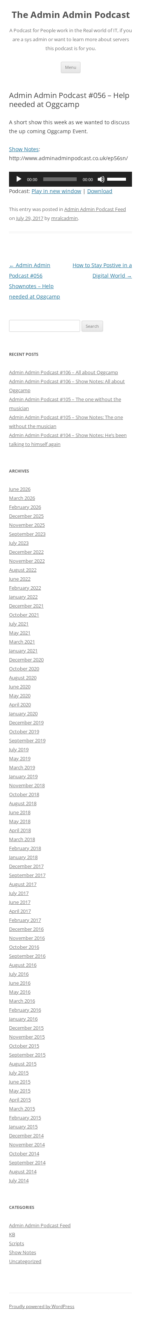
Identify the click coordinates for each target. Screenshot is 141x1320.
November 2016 (27, 938)
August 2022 (22, 569)
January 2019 (23, 776)
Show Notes (24, 149)
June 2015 (19, 1081)
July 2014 (19, 1180)
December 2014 (26, 1135)
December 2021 (26, 605)
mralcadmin (64, 218)
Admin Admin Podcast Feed (95, 209)
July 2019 (19, 749)
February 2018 (25, 848)
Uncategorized (25, 1261)
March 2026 (22, 498)
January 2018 (23, 857)
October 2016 (24, 947)
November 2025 (27, 525)
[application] (70, 179)
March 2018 (22, 839)
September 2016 (27, 956)
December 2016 (26, 929)
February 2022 (25, 587)
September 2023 (27, 534)
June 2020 (19, 686)
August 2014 (22, 1171)
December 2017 (26, 866)
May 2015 (19, 1090)
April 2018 (20, 830)
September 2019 (27, 740)
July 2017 (19, 893)
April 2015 (20, 1099)
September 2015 (27, 1054)
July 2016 (19, 974)
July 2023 (19, 543)
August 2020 (22, 677)
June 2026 (19, 489)
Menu (70, 67)
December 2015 (26, 1027)
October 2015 (24, 1045)
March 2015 (22, 1108)
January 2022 (23, 596)
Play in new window (56, 191)
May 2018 (19, 821)
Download (99, 191)
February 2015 (25, 1117)
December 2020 (26, 659)
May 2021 (19, 632)
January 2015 (23, 1126)
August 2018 (22, 803)
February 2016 (25, 1009)
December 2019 (26, 722)
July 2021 (19, 623)
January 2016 (23, 1018)
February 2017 (25, 920)
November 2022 (27, 560)
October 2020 (24, 668)
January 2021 (23, 650)
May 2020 (19, 695)
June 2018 (19, 812)
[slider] (117, 178)
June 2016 (19, 983)
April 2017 (20, 911)
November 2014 (27, 1144)
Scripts (16, 1243)
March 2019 (22, 767)
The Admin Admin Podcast (71, 15)
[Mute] (101, 179)
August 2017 (22, 884)
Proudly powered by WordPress (41, 1306)
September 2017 (27, 875)
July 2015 (19, 1072)
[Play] (19, 179)
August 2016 (22, 965)
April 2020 (20, 704)
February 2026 (25, 507)
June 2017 (19, 902)
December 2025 (26, 516)
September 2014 (27, 1162)
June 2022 (19, 578)
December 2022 (26, 552)
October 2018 (24, 794)
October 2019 (24, 731)
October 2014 (24, 1153)
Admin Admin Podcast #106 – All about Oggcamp (63, 372)
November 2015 (27, 1036)
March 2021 (22, 641)
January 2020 (23, 713)
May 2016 (19, 992)
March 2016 (22, 1000)
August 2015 (22, 1063)
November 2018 (27, 785)
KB (12, 1234)
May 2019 (19, 758)
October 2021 (24, 614)
